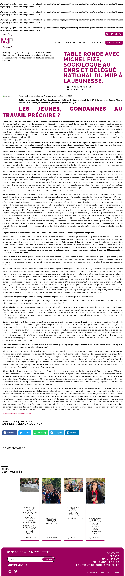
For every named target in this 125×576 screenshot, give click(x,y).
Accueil (57, 43)
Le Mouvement (70, 43)
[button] (120, 34)
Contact (113, 553)
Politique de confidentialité (97, 565)
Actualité (84, 43)
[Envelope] (116, 34)
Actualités (78, 89)
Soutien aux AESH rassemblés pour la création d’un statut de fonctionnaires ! (75, 514)
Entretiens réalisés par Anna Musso (16, 413)
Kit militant (110, 559)
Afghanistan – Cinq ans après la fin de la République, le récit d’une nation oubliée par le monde (95, 526)
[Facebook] (107, 34)
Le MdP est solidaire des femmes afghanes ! (51, 521)
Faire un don (97, 43)
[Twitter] (112, 34)
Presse (114, 556)
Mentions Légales (106, 562)
